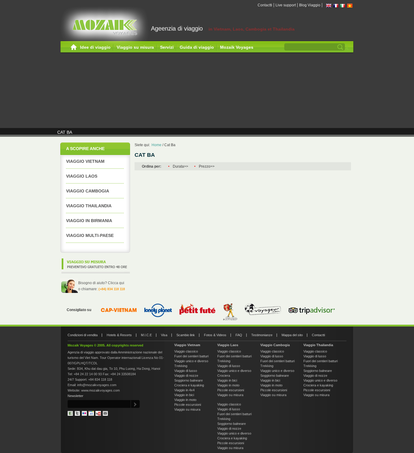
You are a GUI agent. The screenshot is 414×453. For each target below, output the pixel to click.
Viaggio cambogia (87, 191)
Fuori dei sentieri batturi (191, 356)
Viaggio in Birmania (89, 220)
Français (336, 6)
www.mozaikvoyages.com (100, 390)
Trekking (180, 366)
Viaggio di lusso (185, 371)
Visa (164, 335)
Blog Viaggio (309, 5)
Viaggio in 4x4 (184, 390)
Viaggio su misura (135, 47)
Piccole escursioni (187, 404)
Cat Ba (169, 145)
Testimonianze (261, 335)
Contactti (265, 5)
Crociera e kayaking (189, 385)
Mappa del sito (292, 335)
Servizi (167, 47)
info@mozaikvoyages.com (96, 385)
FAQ (238, 335)
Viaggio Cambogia (275, 345)
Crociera (223, 375)
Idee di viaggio (95, 47)
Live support (285, 5)
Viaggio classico (186, 351)
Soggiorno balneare (188, 380)
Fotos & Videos (215, 335)
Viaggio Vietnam (85, 161)
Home (74, 47)
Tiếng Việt (349, 6)
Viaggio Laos (81, 176)
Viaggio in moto (185, 400)
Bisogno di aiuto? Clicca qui (101, 283)
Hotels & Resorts (119, 335)
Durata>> (180, 166)
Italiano (343, 6)
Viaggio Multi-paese (90, 235)
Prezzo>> (207, 166)
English (329, 6)
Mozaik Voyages (236, 47)
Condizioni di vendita (83, 335)
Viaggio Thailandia (89, 205)
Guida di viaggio (197, 47)
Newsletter (75, 396)
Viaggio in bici (184, 395)
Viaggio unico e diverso (191, 361)
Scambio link (185, 335)
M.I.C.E (146, 335)
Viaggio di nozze (186, 375)
